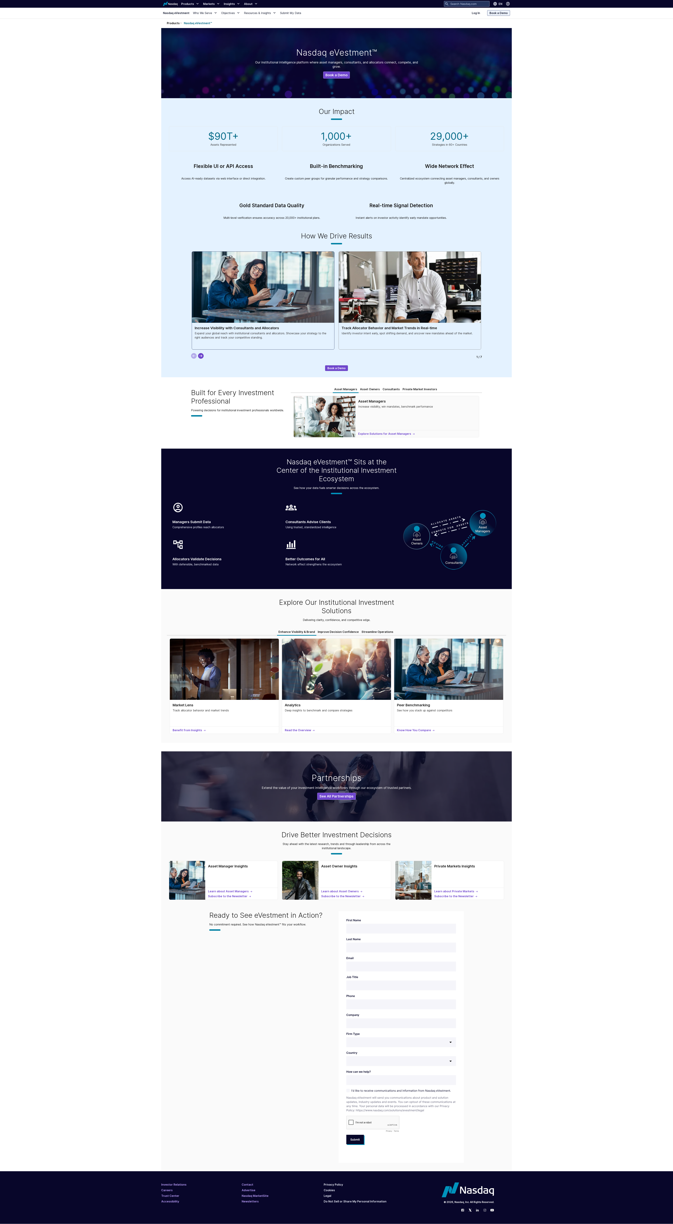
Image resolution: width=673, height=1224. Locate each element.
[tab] (346, 389)
